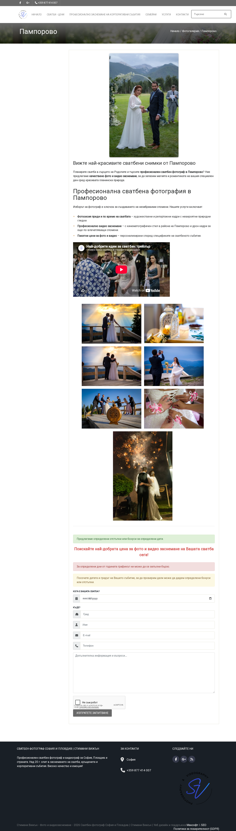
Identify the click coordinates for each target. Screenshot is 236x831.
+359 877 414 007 (47, 2)
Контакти (182, 14)
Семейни (151, 14)
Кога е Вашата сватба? (86, 591)
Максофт (192, 825)
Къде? (76, 607)
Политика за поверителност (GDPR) (196, 828)
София (131, 759)
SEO (203, 825)
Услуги (166, 14)
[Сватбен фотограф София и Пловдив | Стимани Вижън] (23, 14)
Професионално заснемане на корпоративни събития (104, 14)
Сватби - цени (55, 14)
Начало (37, 14)
